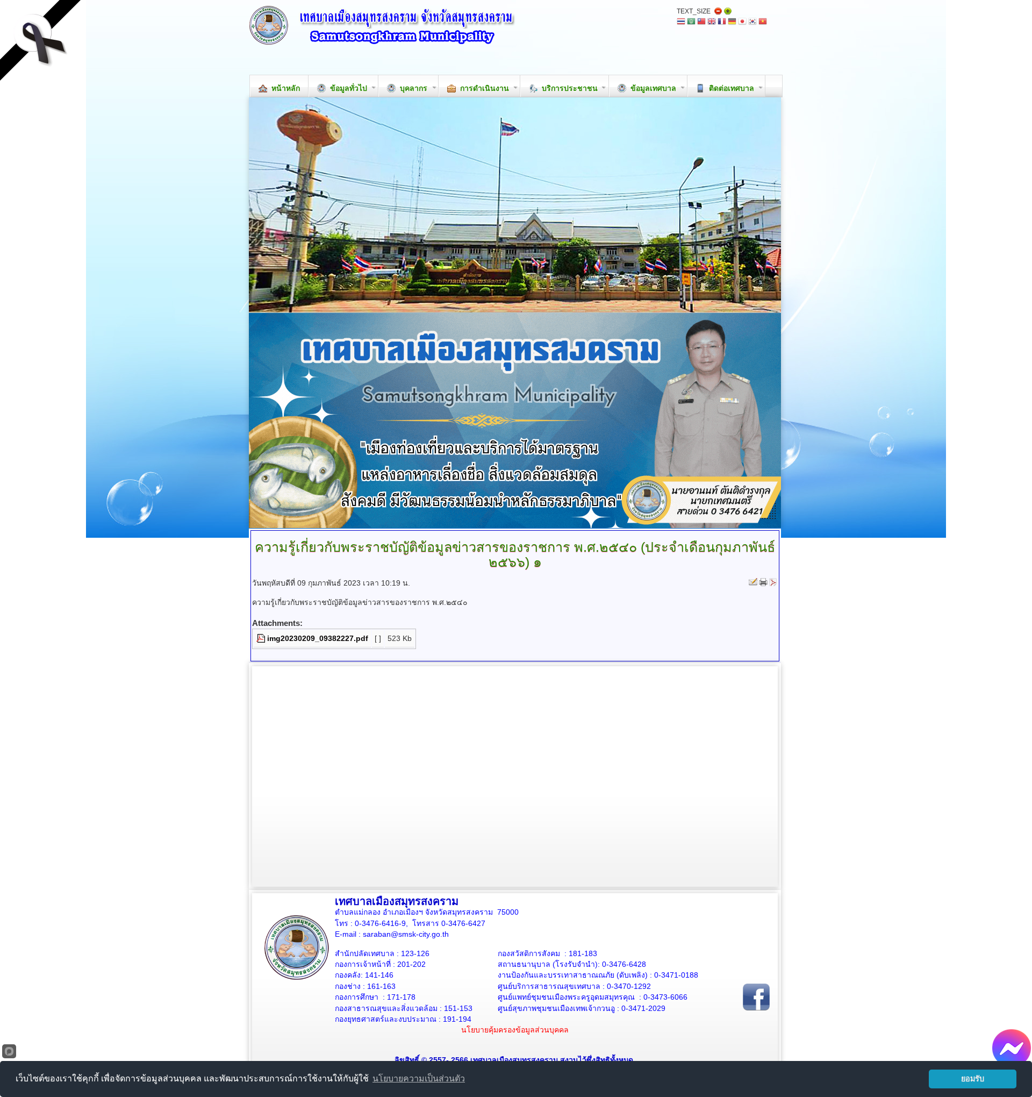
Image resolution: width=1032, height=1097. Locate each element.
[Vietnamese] (762, 22)
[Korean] (752, 22)
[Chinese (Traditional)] (701, 22)
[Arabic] (691, 22)
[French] (722, 22)
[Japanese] (742, 22)
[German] (732, 22)
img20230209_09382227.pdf (317, 638)
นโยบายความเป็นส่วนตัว (418, 1078)
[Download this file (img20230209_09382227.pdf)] (261, 638)
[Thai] (681, 22)
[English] (711, 22)
